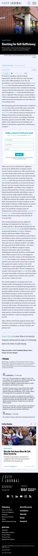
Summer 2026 (29, 466)
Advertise (5, 530)
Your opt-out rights (6, 552)
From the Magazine (11, 466)
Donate (6, 358)
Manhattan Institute (8, 532)
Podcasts (5, 514)
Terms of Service (19, 158)
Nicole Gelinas (8, 448)
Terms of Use (6, 537)
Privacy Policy (29, 157)
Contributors (24, 510)
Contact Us (23, 521)
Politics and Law (20, 65)
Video (3, 519)
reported (4, 259)
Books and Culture (7, 517)
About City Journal (26, 507)
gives (30, 224)
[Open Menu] (34, 3)
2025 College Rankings (9, 521)
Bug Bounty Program (8, 539)
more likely (5, 112)
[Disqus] (19, 395)
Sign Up (19, 154)
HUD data (5, 180)
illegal (4, 108)
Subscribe (23, 514)
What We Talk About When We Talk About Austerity (17, 452)
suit (15, 92)
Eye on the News (7, 510)
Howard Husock (6, 40)
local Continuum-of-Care (10, 229)
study (24, 271)
